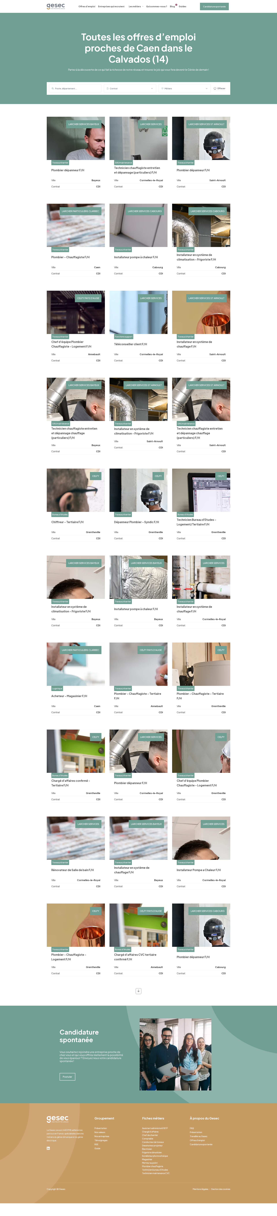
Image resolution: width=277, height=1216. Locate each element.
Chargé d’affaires (150, 1131)
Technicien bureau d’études (155, 1169)
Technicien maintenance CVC (156, 1173)
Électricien (147, 1149)
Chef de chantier (150, 1135)
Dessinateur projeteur (152, 1145)
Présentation (100, 1128)
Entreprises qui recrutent (111, 6)
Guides (182, 6)
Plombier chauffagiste (152, 1166)
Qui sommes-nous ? (156, 6)
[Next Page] (138, 991)
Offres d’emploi (86, 6)
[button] (130, 88)
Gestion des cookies (220, 1189)
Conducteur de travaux (153, 1142)
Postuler (67, 1076)
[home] (56, 6)
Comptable (147, 1138)
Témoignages (100, 1140)
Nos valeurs (99, 1132)
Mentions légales (200, 1189)
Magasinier (147, 1159)
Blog (172, 6)
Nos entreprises (101, 1136)
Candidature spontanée (214, 6)
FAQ (192, 1128)
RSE (96, 1144)
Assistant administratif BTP (155, 1128)
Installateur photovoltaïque (155, 1156)
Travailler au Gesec (198, 1136)
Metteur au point (150, 1162)
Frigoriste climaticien (152, 1152)
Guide (97, 1148)
